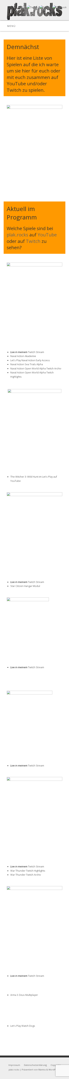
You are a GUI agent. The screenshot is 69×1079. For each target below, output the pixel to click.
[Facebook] (59, 7)
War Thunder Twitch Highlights (27, 870)
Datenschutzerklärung (35, 1065)
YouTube (47, 234)
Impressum (14, 1065)
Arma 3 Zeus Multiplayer (24, 995)
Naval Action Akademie (23, 356)
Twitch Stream (36, 352)
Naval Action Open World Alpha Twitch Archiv (35, 368)
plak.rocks (17, 234)
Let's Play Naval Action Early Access (30, 360)
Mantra (42, 1069)
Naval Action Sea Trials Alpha (26, 364)
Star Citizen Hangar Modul (25, 586)
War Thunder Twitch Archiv (25, 874)
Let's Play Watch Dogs (22, 1025)
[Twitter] (44, 7)
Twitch (33, 241)
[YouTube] (22, 7)
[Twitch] (31, 7)
